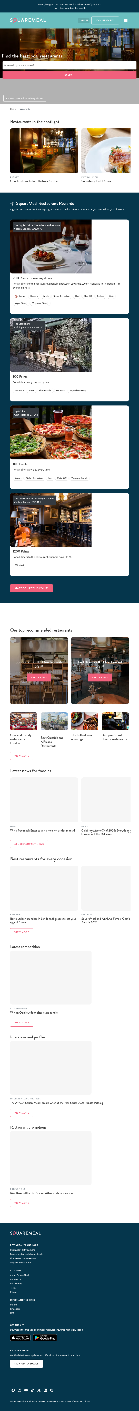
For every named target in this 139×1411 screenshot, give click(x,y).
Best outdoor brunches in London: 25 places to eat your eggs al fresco (43, 921)
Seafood (100, 296)
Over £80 (88, 296)
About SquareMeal (19, 1275)
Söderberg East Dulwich (97, 181)
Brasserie (34, 296)
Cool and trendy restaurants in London (20, 739)
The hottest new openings (81, 737)
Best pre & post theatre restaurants (114, 737)
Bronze (22, 296)
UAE (12, 1313)
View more (21, 756)
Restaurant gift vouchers (22, 1249)
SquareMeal (28, 20)
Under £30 (62, 477)
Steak (111, 296)
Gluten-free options (61, 296)
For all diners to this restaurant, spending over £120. (42, 557)
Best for (15, 914)
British (46, 296)
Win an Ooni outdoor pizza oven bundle (34, 1012)
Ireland (13, 1304)
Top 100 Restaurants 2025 (39, 665)
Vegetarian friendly (40, 303)
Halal (77, 296)
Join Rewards (105, 20)
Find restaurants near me (23, 1258)
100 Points (20, 376)
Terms (13, 1287)
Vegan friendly (21, 303)
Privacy (13, 1291)
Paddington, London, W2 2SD (28, 325)
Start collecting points (31, 588)
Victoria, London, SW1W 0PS (37, 227)
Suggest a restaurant (20, 1262)
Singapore (15, 1308)
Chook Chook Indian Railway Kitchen (24, 98)
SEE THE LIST (39, 677)
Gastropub (60, 390)
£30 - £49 (19, 390)
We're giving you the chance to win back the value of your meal (69, 6)
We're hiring (16, 1283)
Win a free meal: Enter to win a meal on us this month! (42, 830)
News (13, 826)
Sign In (83, 20)
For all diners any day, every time (31, 382)
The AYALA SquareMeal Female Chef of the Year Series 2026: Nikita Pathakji (57, 1103)
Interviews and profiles (25, 1098)
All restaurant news (29, 844)
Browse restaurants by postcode (26, 1254)
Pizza (50, 477)
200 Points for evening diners (32, 278)
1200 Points (21, 551)
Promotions (17, 1189)
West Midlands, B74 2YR (26, 413)
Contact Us (15, 1279)
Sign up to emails (26, 1363)
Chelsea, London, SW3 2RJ (34, 500)
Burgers (18, 477)
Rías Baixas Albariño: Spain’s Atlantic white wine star (41, 1193)
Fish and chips (45, 390)
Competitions (18, 1008)
